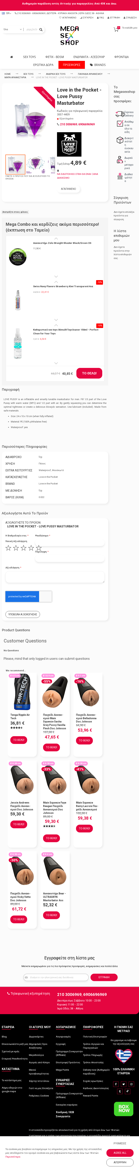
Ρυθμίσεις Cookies (39, 1095)
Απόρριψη (120, 1162)
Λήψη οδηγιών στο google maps (12, 1089)
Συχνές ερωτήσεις (93, 1081)
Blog (4, 1036)
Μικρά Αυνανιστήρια (15, 77)
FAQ (102, 17)
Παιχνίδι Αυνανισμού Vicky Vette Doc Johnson (20, 897)
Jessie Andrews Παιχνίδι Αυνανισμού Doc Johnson (21, 806)
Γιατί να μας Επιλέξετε (41, 1088)
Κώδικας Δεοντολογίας (96, 1088)
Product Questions (16, 630)
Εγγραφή (115, 17)
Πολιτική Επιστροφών (95, 1036)
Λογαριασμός (63, 1036)
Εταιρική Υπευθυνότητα (15, 1058)
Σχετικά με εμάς (10, 1051)
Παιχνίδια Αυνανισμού (90, 74)
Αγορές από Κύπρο (39, 1062)
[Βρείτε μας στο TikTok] (127, 1091)
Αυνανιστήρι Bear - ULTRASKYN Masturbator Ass (54, 897)
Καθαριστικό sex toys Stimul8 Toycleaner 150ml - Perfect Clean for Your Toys (65, 331)
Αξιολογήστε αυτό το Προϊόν (25, 513)
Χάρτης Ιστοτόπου (39, 1081)
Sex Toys (28, 74)
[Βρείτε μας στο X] (123, 1084)
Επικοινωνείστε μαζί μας (15, 1044)
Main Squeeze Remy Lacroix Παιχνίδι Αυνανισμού (87, 806)
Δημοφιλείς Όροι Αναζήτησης (38, 1046)
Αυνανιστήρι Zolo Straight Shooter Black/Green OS (62, 243)
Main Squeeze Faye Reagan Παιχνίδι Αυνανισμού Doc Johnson (54, 807)
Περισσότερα (12, 1156)
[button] (36, 164)
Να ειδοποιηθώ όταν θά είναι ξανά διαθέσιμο (77, 176)
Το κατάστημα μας (12, 1080)
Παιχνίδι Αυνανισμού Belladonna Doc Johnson (86, 718)
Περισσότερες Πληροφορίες (24, 446)
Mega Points (62, 1069)
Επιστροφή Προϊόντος (68, 1062)
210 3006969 (23, 13)
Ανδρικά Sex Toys (55, 74)
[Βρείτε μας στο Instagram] (131, 1084)
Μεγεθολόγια (36, 1055)
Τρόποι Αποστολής (93, 1062)
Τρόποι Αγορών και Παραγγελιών (93, 1046)
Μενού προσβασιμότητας (39, 1071)
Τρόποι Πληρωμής (93, 1055)
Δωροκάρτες (36, 1036)
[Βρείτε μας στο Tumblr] (120, 1091)
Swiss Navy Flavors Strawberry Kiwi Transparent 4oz (63, 286)
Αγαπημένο (69, 17)
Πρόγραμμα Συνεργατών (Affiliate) (69, 1053)
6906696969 (38, 13)
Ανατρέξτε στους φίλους (15, 212)
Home (8, 74)
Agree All (120, 1152)
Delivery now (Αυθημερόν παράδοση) (96, 1071)
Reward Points (90, 1095)
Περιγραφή (10, 389)
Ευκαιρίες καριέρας (66, 1104)
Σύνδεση (131, 17)
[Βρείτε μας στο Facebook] (116, 1084)
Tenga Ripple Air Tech (20, 716)
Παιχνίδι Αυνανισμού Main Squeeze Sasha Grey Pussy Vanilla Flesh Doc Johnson (54, 721)
